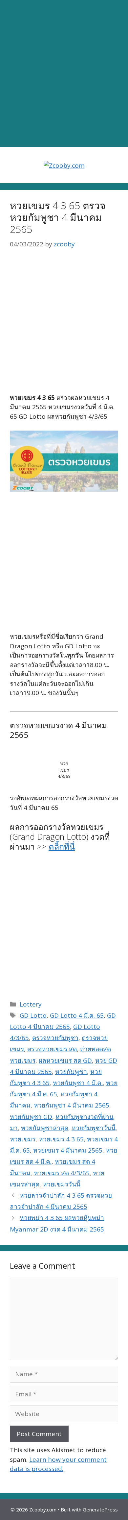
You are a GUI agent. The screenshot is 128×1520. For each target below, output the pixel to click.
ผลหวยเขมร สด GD (65, 1060)
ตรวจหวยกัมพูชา (55, 1038)
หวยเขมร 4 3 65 (61, 1139)
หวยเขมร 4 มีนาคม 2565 (67, 1150)
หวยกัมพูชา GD (31, 1116)
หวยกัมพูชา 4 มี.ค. (78, 1083)
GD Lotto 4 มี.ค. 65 (77, 1015)
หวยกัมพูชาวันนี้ (94, 1128)
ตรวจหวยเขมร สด (52, 1049)
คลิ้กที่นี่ (62, 846)
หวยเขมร (22, 1139)
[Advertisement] (64, 74)
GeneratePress (100, 1509)
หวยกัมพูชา (71, 1071)
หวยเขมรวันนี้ (61, 1184)
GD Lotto (33, 1015)
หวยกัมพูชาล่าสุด (44, 1128)
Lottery (31, 1004)
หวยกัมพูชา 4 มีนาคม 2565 (71, 1105)
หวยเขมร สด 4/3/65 (62, 1173)
